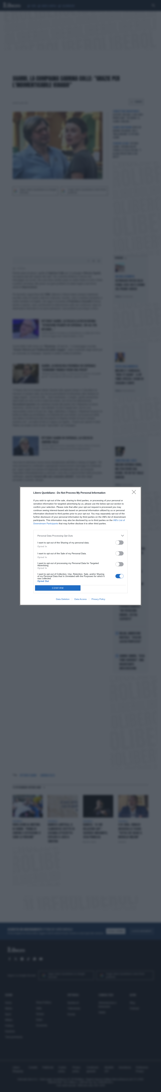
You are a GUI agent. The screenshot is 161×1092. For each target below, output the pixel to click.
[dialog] (80, 546)
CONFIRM (58, 588)
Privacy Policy (98, 599)
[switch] (119, 542)
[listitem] (80, 535)
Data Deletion (62, 599)
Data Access (80, 599)
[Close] (135, 493)
